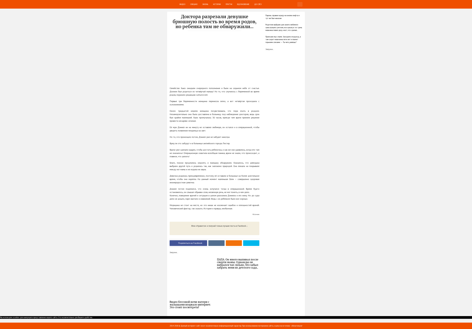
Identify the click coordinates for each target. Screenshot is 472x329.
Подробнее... (99, 317)
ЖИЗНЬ (205, 4)
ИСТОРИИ (217, 4)
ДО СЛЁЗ (258, 4)
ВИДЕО (182, 4)
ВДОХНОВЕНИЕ (243, 4)
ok (93, 317)
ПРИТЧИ (229, 4)
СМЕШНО (194, 4)
